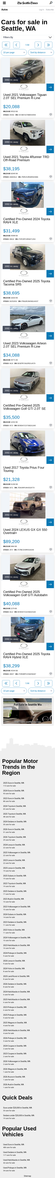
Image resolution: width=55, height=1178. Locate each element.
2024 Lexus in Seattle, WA (14, 846)
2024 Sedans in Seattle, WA (14, 823)
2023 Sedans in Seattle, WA (14, 923)
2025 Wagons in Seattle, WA (15, 1024)
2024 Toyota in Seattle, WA (14, 807)
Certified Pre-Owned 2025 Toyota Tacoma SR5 (26, 283)
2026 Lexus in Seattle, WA (14, 962)
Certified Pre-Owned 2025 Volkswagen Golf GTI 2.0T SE (24, 407)
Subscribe (50, 9)
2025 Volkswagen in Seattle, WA (16, 853)
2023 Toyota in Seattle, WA (14, 884)
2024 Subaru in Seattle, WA (14, 915)
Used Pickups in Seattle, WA (15, 1169)
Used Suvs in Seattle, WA (13, 1145)
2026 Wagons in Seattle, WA (15, 1070)
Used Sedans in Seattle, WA (14, 1153)
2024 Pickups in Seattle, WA (15, 954)
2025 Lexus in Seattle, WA (14, 869)
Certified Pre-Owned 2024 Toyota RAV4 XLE (26, 220)
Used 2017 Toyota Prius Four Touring (23, 469)
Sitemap (27, 1176)
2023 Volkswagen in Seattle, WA (16, 908)
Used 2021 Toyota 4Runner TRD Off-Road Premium (26, 158)
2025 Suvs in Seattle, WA (13, 784)
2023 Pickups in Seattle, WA (15, 1008)
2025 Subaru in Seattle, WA (14, 877)
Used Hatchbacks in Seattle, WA (16, 1161)
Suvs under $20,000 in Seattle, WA (17, 1109)
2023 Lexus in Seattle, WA (14, 861)
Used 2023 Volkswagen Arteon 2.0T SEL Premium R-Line (24, 345)
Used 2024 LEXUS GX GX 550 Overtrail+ (25, 531)
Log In (41, 9)
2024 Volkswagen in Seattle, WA (16, 939)
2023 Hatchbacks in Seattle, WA (16, 946)
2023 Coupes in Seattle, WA (14, 1055)
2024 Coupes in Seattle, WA (14, 1047)
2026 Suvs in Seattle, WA (13, 830)
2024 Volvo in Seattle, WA (14, 969)
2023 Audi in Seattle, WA (13, 900)
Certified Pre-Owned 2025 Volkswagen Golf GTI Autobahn (25, 593)
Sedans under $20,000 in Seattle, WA (18, 1116)
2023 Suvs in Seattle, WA (13, 799)
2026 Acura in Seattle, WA (14, 1078)
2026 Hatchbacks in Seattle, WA (16, 1031)
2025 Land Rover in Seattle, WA (16, 977)
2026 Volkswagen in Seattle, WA (16, 1062)
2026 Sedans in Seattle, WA (14, 985)
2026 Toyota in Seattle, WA (14, 838)
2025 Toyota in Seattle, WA (14, 815)
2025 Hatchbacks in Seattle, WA (16, 1000)
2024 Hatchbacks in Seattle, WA (16, 993)
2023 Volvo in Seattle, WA (14, 931)
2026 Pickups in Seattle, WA (15, 1039)
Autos (4, 9)
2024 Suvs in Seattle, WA (13, 792)
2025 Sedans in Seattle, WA (14, 892)
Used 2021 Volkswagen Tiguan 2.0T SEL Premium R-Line (25, 96)
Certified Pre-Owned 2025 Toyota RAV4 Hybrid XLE (26, 655)
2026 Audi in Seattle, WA (13, 1085)
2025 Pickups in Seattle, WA (15, 1016)
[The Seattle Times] (28, 3)
